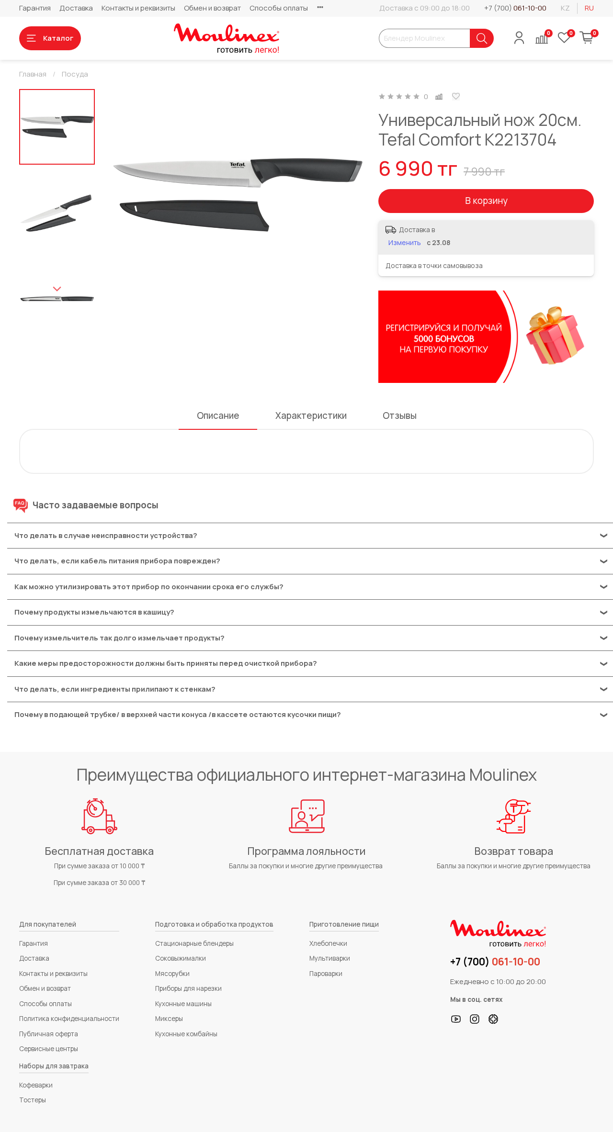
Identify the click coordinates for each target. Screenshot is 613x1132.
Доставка (76, 8)
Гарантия (35, 8)
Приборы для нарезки (188, 988)
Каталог (58, 38)
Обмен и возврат (212, 8)
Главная (32, 74)
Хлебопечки (328, 943)
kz (565, 8)
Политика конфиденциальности (69, 1018)
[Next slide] (57, 289)
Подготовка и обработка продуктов (214, 924)
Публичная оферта (48, 1034)
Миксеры (169, 1018)
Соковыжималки (180, 958)
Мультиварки (329, 958)
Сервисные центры (48, 1048)
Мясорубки (172, 973)
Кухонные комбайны (186, 1034)
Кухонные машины (183, 1003)
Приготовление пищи (344, 924)
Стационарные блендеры (194, 943)
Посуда (75, 74)
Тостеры (32, 1100)
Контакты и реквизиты (138, 8)
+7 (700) (515, 8)
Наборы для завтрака (54, 1066)
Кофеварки (36, 1085)
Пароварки (325, 973)
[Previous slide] (127, 195)
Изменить (404, 242)
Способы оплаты (279, 8)
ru (589, 8)
